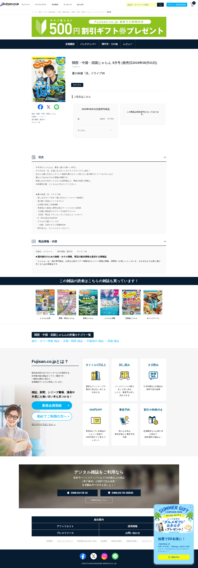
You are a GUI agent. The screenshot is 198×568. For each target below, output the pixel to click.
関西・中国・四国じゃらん (81, 12)
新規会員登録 (52, 405)
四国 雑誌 (113, 340)
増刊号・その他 (110, 44)
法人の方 (80, 5)
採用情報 (133, 526)
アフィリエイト (65, 526)
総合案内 (99, 519)
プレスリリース (65, 533)
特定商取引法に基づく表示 (87, 541)
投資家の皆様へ (132, 541)
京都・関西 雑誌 (63, 12)
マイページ (26, 5)
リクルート (42, 117)
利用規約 (49, 541)
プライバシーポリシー (65, 541)
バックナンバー (99, 12)
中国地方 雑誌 (95, 340)
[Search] (160, 5)
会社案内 (104, 541)
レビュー (127, 44)
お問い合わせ (132, 533)
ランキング (68, 5)
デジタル (81, 130)
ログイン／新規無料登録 (177, 4)
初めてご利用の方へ (52, 416)
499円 (102, 119)
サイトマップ (147, 541)
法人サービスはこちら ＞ (44, 424)
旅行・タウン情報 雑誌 (47, 12)
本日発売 (55, 5)
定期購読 (70, 44)
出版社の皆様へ (116, 541)
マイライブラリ (40, 5)
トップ (34, 12)
